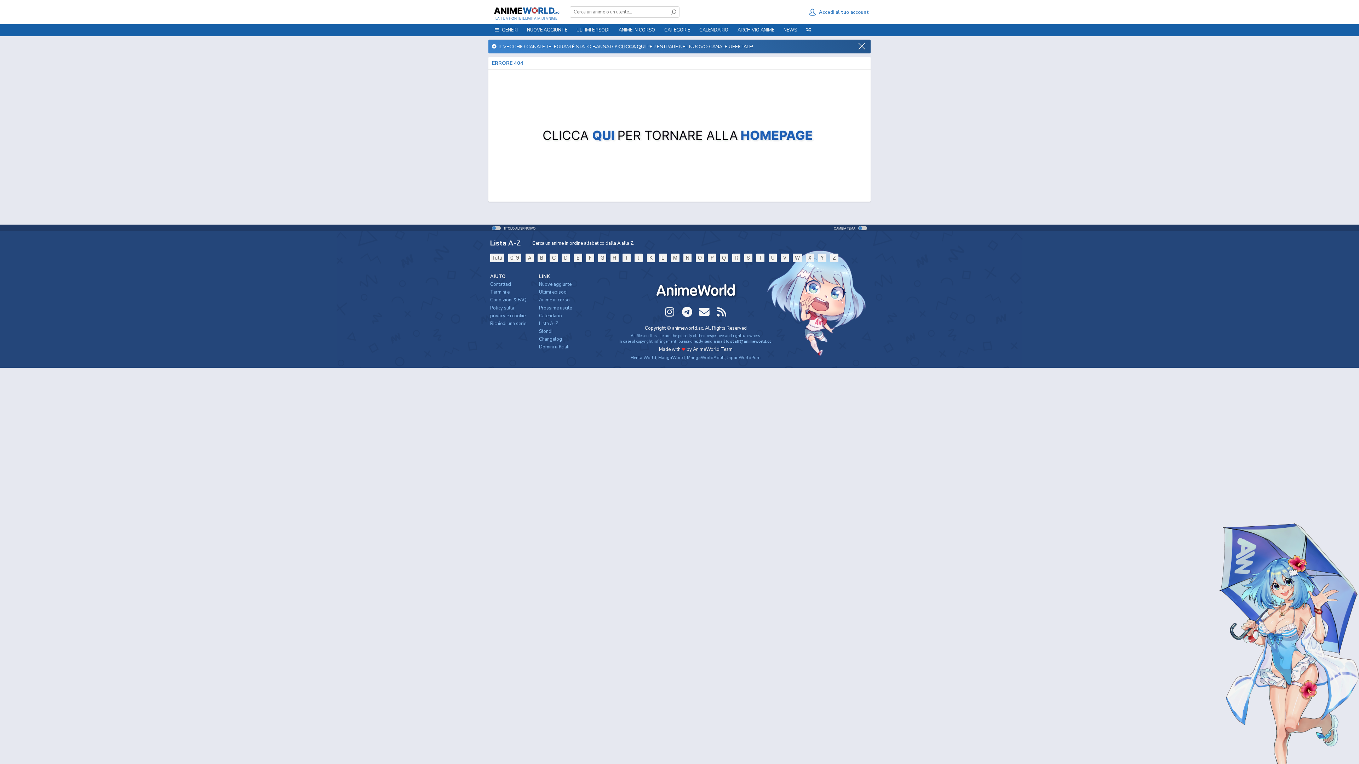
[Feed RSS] (722, 312)
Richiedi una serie (508, 323)
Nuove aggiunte (547, 30)
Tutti (497, 258)
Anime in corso (554, 300)
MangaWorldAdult (706, 357)
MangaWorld (671, 357)
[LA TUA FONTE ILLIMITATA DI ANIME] (526, 10)
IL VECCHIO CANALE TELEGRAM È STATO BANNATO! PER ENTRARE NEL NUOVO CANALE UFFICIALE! (625, 46)
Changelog (550, 339)
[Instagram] (670, 312)
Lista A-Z (548, 323)
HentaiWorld (643, 357)
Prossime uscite (555, 308)
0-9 (514, 258)
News (790, 30)
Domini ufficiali (554, 347)
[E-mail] (704, 312)
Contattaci (500, 284)
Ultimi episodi (593, 30)
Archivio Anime (756, 30)
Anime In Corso (637, 30)
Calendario (713, 30)
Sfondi (545, 331)
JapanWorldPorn (744, 357)
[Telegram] (687, 312)
